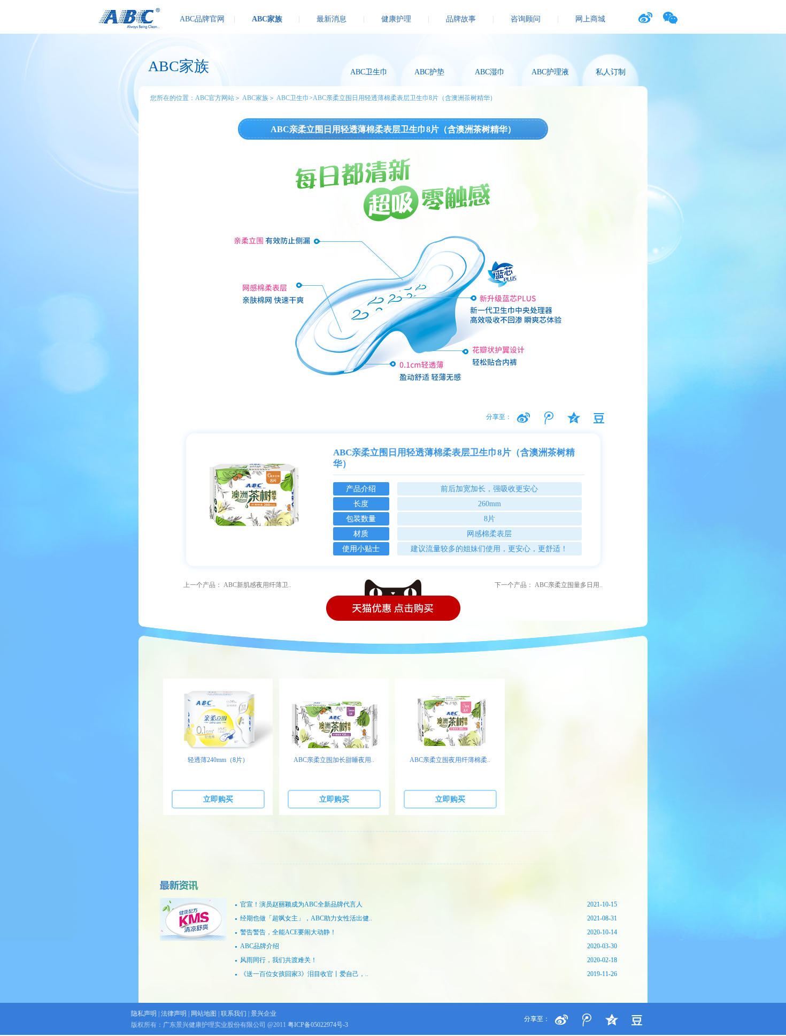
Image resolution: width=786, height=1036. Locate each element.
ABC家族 (267, 19)
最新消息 (331, 19)
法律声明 (174, 1013)
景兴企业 (263, 1013)
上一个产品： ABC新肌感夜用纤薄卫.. (237, 585)
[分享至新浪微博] (523, 418)
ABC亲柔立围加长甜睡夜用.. (334, 760)
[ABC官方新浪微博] (645, 18)
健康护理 (396, 19)
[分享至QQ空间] (598, 418)
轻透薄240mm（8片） (218, 760)
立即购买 (218, 799)
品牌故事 (461, 19)
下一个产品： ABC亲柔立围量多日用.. (549, 585)
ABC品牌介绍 (426, 946)
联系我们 (233, 1013)
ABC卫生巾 (369, 72)
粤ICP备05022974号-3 (318, 1025)
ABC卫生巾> (294, 98)
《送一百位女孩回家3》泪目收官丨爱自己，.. (426, 974)
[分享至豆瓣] (573, 418)
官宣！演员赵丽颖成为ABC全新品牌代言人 (426, 904)
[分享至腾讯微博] (548, 418)
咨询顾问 (526, 19)
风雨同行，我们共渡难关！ (426, 960)
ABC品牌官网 (202, 19)
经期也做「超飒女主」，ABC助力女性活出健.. (426, 918)
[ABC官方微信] (670, 18)
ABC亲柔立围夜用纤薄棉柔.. (450, 760)
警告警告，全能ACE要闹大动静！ (426, 932)
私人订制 (611, 72)
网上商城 (590, 19)
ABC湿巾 (490, 72)
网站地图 (204, 1013)
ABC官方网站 (214, 98)
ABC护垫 (429, 72)
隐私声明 (144, 1013)
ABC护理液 (550, 72)
